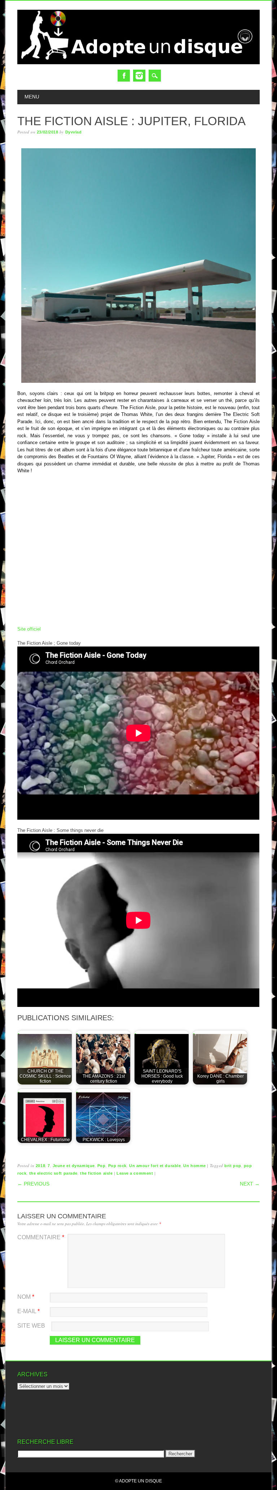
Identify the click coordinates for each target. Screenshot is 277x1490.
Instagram (139, 76)
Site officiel (29, 629)
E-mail (28, 1311)
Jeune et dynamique (74, 1165)
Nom (25, 1297)
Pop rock (117, 1165)
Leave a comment (134, 1173)
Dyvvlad (73, 132)
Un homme (194, 1165)
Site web (31, 1326)
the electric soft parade (53, 1173)
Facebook (124, 76)
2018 (40, 1165)
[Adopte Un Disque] (138, 62)
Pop (101, 1165)
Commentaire (40, 1237)
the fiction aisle (96, 1173)
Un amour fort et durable (155, 1165)
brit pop (232, 1165)
